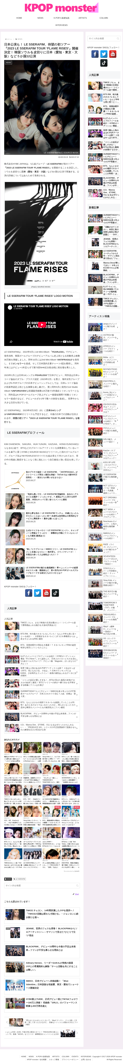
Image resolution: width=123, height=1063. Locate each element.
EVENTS (75, 1056)
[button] (77, 885)
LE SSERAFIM (20, 879)
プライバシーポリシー (70, 1059)
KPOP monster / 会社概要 (36, 1059)
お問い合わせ (86, 1059)
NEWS (9, 879)
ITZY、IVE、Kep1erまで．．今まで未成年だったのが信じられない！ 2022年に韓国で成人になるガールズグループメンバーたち (13, 825)
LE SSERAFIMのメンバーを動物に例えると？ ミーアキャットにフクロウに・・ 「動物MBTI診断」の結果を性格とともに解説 (32, 867)
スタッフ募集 (54, 1059)
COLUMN (65, 1056)
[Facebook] (29, 593)
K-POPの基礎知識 (43, 1056)
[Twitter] (37, 593)
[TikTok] (55, 593)
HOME (23, 1056)
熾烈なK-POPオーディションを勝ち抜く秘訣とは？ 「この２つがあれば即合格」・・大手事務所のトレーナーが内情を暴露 (13, 761)
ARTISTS (55, 1056)
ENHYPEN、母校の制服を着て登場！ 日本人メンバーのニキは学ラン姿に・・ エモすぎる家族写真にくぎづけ (70, 867)
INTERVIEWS (86, 1056)
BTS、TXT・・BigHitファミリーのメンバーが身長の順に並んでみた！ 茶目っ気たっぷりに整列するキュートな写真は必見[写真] (32, 803)
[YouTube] (46, 593)
